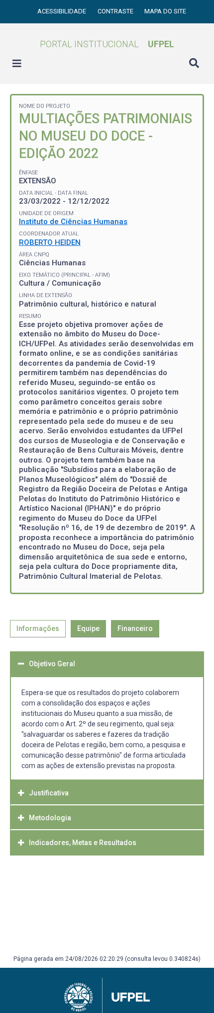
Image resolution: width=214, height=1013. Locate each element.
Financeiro (135, 628)
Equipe (88, 628)
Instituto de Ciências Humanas (73, 221)
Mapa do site (165, 11)
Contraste (116, 11)
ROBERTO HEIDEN (50, 242)
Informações (37, 628)
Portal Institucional (107, 44)
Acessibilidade (62, 11)
